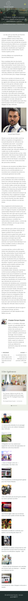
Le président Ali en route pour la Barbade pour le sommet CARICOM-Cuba (21, 357)
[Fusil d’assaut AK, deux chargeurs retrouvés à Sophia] (14, 578)
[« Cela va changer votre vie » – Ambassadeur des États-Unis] (14, 456)
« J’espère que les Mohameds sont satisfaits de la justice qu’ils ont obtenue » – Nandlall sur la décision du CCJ (14, 568)
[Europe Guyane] (9, 4)
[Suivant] (24, 389)
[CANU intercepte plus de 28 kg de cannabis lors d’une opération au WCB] (14, 490)
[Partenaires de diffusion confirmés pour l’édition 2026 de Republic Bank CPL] (14, 524)
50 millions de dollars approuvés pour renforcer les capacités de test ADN (7, 357)
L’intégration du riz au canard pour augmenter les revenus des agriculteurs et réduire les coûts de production (13, 445)
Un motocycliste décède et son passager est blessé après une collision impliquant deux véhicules (13, 427)
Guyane (14, 15)
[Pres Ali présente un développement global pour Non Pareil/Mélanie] (14, 473)
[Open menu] (24, 4)
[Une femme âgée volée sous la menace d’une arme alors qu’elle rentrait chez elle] (14, 507)
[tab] (11, 405)
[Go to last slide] (4, 389)
